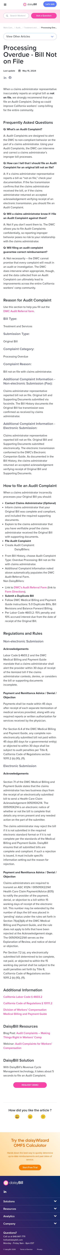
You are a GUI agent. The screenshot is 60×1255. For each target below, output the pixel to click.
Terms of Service (26, 1249)
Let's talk (50, 4)
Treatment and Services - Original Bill (31, 27)
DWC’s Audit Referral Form (30, 587)
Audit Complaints (19, 27)
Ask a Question (43, 15)
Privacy (39, 1249)
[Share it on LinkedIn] (5, 77)
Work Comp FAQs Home (8, 27)
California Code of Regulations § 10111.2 (27, 1003)
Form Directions (15, 591)
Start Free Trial (30, 1167)
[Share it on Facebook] (10, 77)
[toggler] (5, 4)
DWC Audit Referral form (18, 311)
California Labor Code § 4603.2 (22, 997)
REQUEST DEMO (30, 1085)
